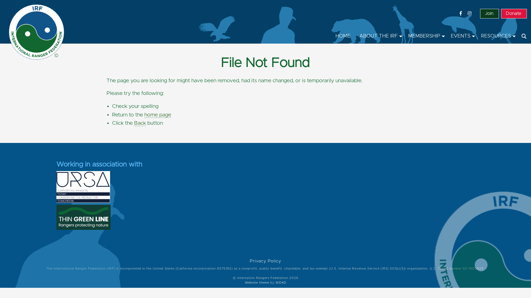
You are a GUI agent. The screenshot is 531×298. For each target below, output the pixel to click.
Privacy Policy (265, 261)
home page (157, 115)
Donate (513, 13)
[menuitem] (343, 36)
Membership (424, 36)
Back (140, 123)
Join (489, 13)
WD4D (280, 282)
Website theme (257, 282)
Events (460, 36)
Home (342, 36)
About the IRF (378, 36)
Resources (496, 36)
